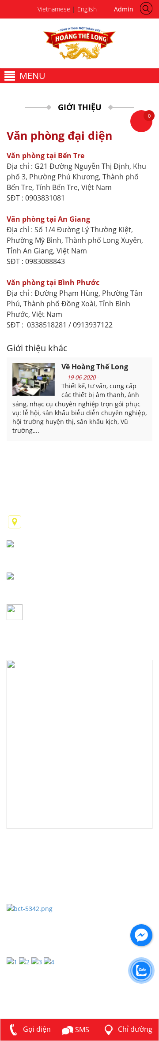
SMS (81, 1029)
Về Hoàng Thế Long (94, 367)
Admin (121, 9)
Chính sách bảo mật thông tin (56, 884)
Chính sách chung (36, 858)
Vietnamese (54, 9)
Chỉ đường (134, 1029)
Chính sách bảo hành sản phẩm (59, 896)
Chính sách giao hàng (42, 871)
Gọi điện (36, 1029)
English (87, 9)
